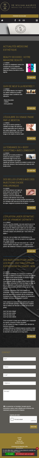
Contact (20, 438)
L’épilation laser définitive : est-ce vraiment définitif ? (19, 218)
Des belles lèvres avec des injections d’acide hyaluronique (18, 182)
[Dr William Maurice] (19, 6)
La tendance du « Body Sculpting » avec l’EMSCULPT (19, 149)
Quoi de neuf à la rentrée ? (18, 86)
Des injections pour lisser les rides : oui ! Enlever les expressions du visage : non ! (19, 265)
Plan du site (19, 441)
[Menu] (36, 20)
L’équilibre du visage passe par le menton (18, 119)
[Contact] (23, 20)
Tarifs (19, 439)
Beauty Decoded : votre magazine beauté (16, 59)
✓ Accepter (9, 454)
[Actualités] (19, 29)
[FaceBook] (15, 20)
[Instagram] (19, 20)
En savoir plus (31, 77)
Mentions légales (19, 443)
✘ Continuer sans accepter (24, 454)
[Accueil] (2, 20)
